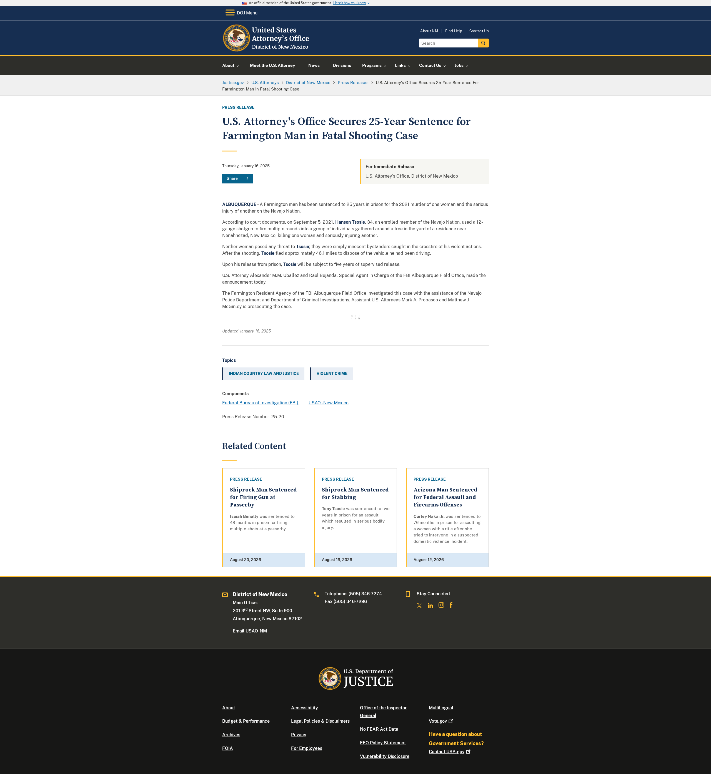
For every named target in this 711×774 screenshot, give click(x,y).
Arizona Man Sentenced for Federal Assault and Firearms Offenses (445, 497)
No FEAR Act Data (379, 729)
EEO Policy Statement (383, 742)
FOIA (227, 748)
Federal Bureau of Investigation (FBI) (260, 402)
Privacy (298, 734)
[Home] (267, 48)
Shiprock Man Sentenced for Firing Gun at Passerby (263, 497)
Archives (231, 734)
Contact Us (479, 31)
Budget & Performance (246, 721)
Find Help (453, 31)
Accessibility (304, 707)
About (228, 707)
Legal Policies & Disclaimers (320, 721)
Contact (446, 751)
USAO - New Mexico (329, 402)
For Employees (306, 748)
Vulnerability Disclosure (384, 756)
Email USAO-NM (250, 631)
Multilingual (441, 707)
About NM (429, 31)
